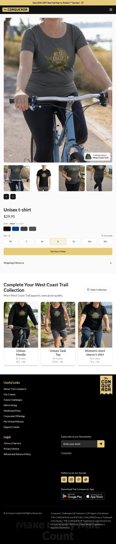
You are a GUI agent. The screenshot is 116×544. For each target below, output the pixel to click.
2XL (90, 241)
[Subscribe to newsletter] (101, 443)
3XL (105, 241)
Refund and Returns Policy (17, 454)
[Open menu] (111, 9)
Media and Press (12, 410)
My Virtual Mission (14, 421)
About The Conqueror (15, 388)
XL (73, 241)
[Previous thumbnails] (6, 196)
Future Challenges (13, 399)
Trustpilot (66, 452)
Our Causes (10, 394)
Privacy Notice (11, 448)
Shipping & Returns (14, 262)
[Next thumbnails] (13, 196)
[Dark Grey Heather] (24, 229)
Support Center (11, 426)
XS (10, 241)
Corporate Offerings (14, 416)
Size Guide (108, 236)
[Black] (7, 229)
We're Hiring (10, 405)
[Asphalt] (32, 229)
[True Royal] (15, 229)
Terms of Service (12, 443)
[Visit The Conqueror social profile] (64, 479)
